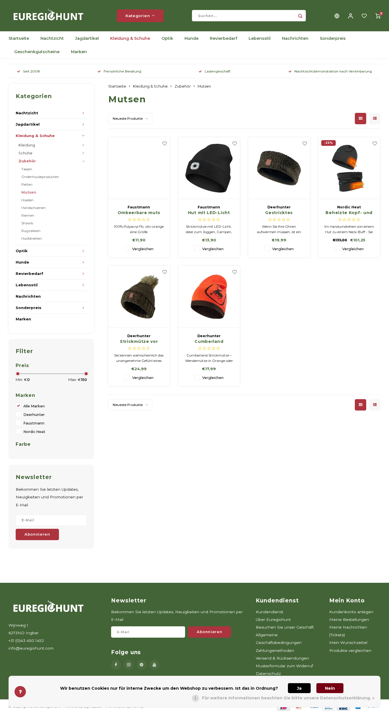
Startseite (19, 38)
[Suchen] (300, 15)
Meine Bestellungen (349, 619)
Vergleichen (142, 249)
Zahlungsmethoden (275, 650)
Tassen (26, 169)
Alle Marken (34, 406)
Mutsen (28, 192)
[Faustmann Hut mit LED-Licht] (209, 168)
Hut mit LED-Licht (209, 212)
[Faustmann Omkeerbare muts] (139, 168)
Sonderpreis (333, 38)
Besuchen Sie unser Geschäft (285, 627)
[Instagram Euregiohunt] (129, 665)
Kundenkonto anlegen (351, 612)
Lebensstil (260, 38)
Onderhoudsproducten (40, 177)
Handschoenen (33, 208)
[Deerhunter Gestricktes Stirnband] (279, 168)
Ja (299, 688)
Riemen (27, 215)
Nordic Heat (34, 432)
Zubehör (27, 161)
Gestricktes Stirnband (279, 213)
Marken (79, 51)
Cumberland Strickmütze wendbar (209, 342)
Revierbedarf (223, 38)
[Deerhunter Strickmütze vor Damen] (139, 297)
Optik (167, 38)
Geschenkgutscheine (37, 51)
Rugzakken (30, 231)
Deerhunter (34, 415)
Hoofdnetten (31, 238)
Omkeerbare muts (139, 212)
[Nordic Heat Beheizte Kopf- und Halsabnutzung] (349, 168)
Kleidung (27, 145)
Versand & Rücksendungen (282, 658)
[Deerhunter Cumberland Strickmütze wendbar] (209, 297)
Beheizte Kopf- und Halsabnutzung (348, 213)
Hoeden (27, 200)
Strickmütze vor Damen (139, 342)
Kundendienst (269, 612)
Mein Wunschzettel (348, 642)
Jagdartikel (87, 38)
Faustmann (33, 423)
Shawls (27, 223)
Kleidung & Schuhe (130, 38)
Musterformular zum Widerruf (284, 666)
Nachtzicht (52, 38)
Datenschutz (268, 673)
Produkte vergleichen (350, 650)
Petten (26, 184)
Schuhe (25, 153)
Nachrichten (295, 38)
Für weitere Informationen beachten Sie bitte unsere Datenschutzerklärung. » (288, 697)
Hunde (191, 38)
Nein (330, 688)
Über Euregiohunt (273, 619)
